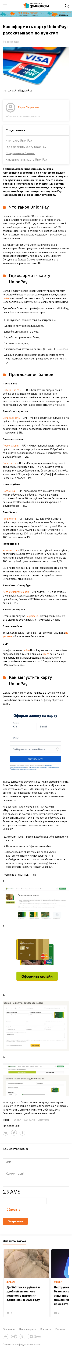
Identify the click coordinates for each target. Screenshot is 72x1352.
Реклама (60, 1329)
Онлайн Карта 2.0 (13, 390)
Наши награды (27, 1329)
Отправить (15, 1221)
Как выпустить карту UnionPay (26, 159)
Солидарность (11, 417)
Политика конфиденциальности (21, 1344)
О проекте (9, 1329)
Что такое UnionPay (19, 140)
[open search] (67, 5)
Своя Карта (9, 463)
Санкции (29, 1119)
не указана (32, 616)
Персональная (11, 445)
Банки (17, 1119)
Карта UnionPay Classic (16, 592)
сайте (6, 298)
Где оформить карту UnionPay (26, 147)
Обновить (13, 1209)
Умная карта (10, 550)
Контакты (45, 1329)
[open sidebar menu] (4, 5)
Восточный (9, 491)
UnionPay (43, 1119)
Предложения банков (20, 153)
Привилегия (9, 518)
